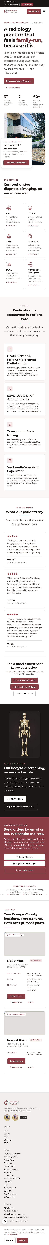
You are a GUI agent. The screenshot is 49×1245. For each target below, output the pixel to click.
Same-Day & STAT (11, 1157)
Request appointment (16, 163)
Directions (17, 1002)
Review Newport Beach (25, 687)
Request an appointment (17, 81)
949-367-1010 (10, 2)
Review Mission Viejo (25, 680)
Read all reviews (23, 694)
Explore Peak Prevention (19, 806)
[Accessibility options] (5, 1221)
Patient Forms (9, 1166)
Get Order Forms (25, 870)
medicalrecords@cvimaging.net (16, 1217)
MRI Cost (7, 1172)
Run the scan (16, 799)
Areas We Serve (10, 1188)
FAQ (5, 1185)
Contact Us (8, 1191)
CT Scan (7, 1134)
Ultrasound (8, 1140)
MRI (5, 1131)
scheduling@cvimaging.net (14, 1214)
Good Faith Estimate (12, 1178)
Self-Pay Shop (9, 1197)
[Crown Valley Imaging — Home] (10, 11)
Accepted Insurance (11, 1169)
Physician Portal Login (26, 864)
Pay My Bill (28, 4)
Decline (9, 1240)
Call (32, 1002)
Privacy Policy (12, 1234)
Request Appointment (12, 1154)
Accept (22, 1240)
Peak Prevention (10, 1194)
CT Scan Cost (9, 1175)
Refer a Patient (13, 88)
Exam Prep (8, 1163)
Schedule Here (16, 996)
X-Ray (6, 1137)
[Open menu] (44, 11)
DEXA (6, 1143)
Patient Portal (9, 1160)
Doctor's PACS (12, 4)
